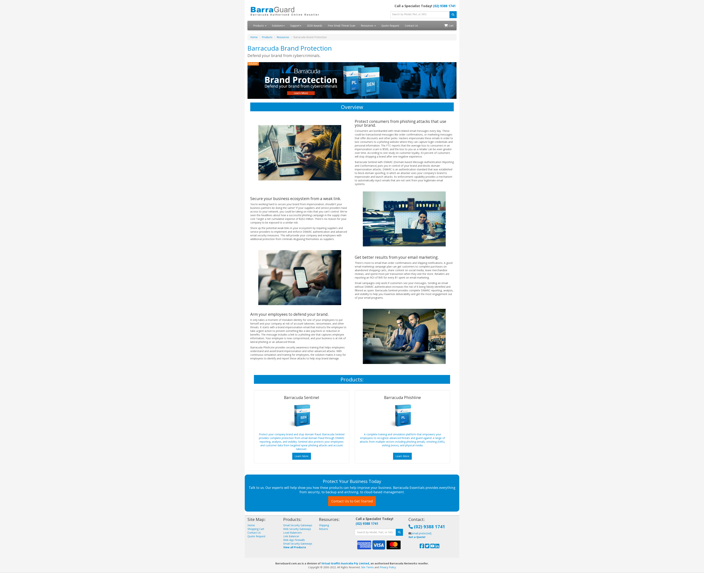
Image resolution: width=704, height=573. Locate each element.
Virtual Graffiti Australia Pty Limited (345, 563)
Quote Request (390, 25)
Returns (323, 529)
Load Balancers (292, 532)
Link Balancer (291, 536)
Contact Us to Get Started (352, 501)
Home (254, 37)
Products (259, 25)
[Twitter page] (427, 547)
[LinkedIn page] (437, 547)
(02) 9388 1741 (444, 6)
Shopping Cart (255, 529)
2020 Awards (314, 25)
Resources (367, 25)
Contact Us (411, 25)
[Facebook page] (422, 547)
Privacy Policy (388, 567)
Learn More (302, 456)
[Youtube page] (432, 547)
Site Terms (367, 567)
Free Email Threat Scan (341, 25)
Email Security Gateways (297, 525)
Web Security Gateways (297, 529)
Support (295, 25)
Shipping (324, 525)
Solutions (277, 25)
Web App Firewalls (294, 540)
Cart (451, 25)
